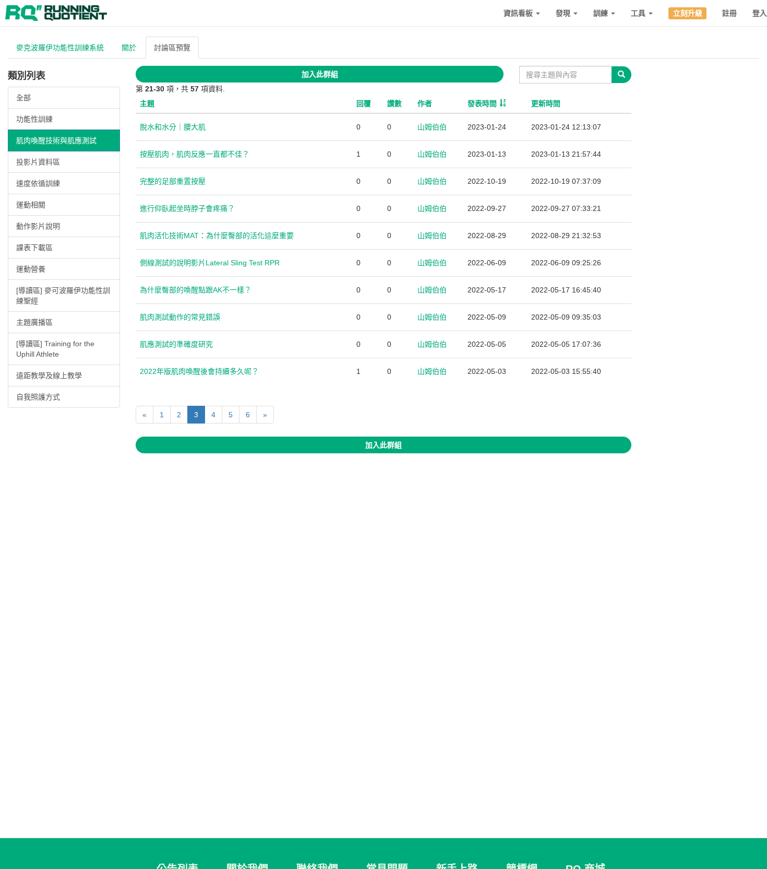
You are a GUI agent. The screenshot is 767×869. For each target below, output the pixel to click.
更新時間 (545, 103)
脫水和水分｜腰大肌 (173, 127)
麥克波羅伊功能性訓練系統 (60, 47)
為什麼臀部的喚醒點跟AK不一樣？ (195, 290)
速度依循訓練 (38, 183)
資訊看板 (519, 13)
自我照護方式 (38, 397)
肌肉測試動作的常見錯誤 (180, 317)
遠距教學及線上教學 (49, 375)
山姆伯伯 (432, 127)
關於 (129, 47)
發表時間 (482, 103)
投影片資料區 (38, 162)
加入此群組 (320, 74)
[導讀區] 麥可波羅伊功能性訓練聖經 (63, 295)
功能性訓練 (34, 119)
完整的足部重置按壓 (173, 181)
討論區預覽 (172, 47)
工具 (639, 13)
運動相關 (30, 205)
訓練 (601, 13)
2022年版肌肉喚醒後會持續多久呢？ (199, 371)
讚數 (394, 103)
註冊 (729, 13)
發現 (564, 13)
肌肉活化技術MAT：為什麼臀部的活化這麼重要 (217, 235)
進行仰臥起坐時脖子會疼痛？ (187, 208)
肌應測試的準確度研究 (176, 344)
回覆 (363, 103)
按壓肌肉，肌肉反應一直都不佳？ (194, 154)
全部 (23, 97)
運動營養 (30, 269)
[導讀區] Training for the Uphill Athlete (55, 348)
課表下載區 (34, 247)
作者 (424, 103)
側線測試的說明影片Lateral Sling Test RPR (210, 263)
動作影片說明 (38, 226)
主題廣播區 (34, 322)
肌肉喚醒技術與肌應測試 (56, 140)
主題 (147, 103)
